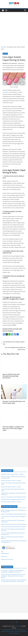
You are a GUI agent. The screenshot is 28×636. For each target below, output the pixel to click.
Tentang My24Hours (7, 629)
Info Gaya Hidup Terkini (10, 506)
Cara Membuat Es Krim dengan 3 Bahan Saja (13, 343)
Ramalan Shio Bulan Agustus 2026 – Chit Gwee (12, 474)
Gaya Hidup (5, 53)
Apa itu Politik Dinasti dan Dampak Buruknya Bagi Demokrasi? (11, 376)
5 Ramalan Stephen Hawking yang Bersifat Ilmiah (13, 499)
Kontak (17, 633)
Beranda (3, 47)
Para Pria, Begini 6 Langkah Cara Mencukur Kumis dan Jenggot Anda (13, 428)
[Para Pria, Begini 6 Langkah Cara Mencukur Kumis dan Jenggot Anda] (14, 410)
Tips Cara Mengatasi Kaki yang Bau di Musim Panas (15, 348)
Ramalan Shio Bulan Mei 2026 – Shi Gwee (11, 501)
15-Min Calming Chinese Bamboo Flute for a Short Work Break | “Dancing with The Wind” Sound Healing (13, 576)
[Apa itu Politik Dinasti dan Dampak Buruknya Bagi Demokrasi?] (14, 358)
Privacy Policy (16, 629)
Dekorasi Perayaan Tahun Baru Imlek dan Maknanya (13, 524)
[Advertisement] (14, 27)
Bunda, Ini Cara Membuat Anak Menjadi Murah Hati (13, 497)
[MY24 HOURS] (3, 10)
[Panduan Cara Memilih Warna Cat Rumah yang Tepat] (14, 385)
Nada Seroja (4, 556)
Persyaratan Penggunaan (14, 631)
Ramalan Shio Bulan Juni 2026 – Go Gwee (11, 486)
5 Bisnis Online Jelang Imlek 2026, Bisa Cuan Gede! (13, 526)
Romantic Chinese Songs (7, 559)
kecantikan (5, 92)
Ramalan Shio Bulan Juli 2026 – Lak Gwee (11, 480)
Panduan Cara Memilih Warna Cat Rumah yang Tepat (14, 402)
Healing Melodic (5, 553)
